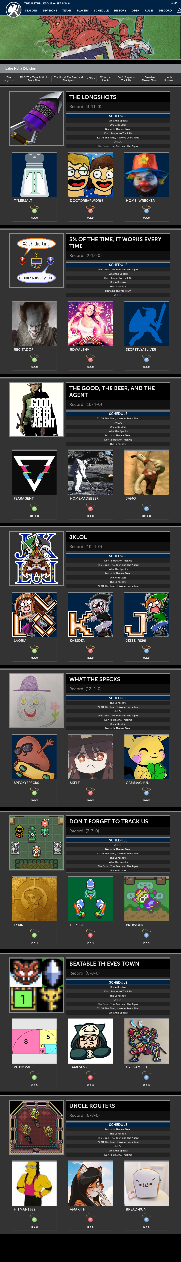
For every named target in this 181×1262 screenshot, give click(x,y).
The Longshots (8, 79)
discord (165, 10)
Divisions (50, 10)
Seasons (31, 10)
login (174, 3)
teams (67, 10)
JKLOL (91, 77)
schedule (101, 10)
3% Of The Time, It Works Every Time (34, 79)
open (135, 10)
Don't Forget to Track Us (126, 79)
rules (149, 10)
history (120, 10)
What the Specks (105, 79)
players (83, 10)
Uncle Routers (168, 79)
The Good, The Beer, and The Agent (68, 79)
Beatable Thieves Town (149, 79)
